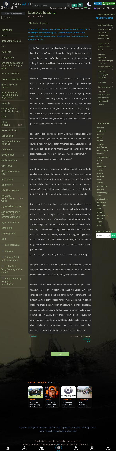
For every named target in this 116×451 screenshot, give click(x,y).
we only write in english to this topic (11, 109)
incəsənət (101, 167)
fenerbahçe (12, 185)
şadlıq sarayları (9, 160)
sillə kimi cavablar (10, 190)
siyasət (101, 154)
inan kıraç (6, 52)
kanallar (103, 123)
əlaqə (58, 427)
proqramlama (103, 157)
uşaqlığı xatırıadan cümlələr (10, 142)
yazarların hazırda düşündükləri (39, 36)
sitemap (85, 427)
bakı (3, 239)
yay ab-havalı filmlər (11, 79)
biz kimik (23, 427)
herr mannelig (12, 244)
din (99, 180)
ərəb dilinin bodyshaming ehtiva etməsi (11, 269)
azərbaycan (102, 215)
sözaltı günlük (8, 233)
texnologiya (102, 150)
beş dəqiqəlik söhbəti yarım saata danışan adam (12, 65)
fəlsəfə (100, 176)
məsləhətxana (106, 14)
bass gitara (6, 228)
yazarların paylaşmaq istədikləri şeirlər (72, 33)
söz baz (72, 431)
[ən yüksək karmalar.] (113, 8)
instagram (33, 427)
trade (4, 117)
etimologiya (102, 193)
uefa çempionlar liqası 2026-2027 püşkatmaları (9, 95)
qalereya (102, 8)
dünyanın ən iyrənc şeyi (11, 172)
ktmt (3, 46)
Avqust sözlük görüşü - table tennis (105, 46)
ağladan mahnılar (10, 222)
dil (99, 209)
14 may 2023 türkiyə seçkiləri (10, 258)
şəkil (99, 222)
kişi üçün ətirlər (105, 87)
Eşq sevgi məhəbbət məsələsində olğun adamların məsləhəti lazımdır (105, 61)
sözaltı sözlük (33, 39)
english (101, 212)
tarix (99, 163)
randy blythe (7, 57)
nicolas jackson (9, 130)
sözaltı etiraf (43, 29)
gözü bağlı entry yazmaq (9, 85)
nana (4, 35)
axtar (42, 431)
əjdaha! (33, 336)
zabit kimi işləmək (105, 25)
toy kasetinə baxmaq (11, 206)
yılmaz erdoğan (11, 123)
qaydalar (66, 427)
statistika (76, 427)
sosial (100, 189)
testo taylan (7, 179)
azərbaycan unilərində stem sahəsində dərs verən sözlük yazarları (105, 98)
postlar (79, 8)
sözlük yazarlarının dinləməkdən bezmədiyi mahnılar (11, 214)
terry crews (6, 166)
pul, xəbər (105, 82)
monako (9, 250)
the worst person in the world (12, 198)
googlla (45, 23)
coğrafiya (101, 202)
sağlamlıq (102, 147)
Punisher (87, 336)
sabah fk (5, 103)
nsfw (100, 219)
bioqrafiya (102, 206)
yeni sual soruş (105, 18)
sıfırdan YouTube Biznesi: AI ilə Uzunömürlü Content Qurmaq (105, 34)
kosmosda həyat (39, 12)
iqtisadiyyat (102, 199)
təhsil (100, 141)
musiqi (100, 134)
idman (100, 144)
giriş (99, 3)
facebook (43, 427)
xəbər (100, 173)
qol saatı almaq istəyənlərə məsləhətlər (11, 281)
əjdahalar (35, 23)
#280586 (86, 339)
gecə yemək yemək (11, 41)
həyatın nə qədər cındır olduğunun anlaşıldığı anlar (66, 29)
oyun (100, 183)
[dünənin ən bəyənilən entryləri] (109, 8)
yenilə (9, 13)
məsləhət (58, 8)
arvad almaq (12, 155)
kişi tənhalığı (7, 136)
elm (99, 160)
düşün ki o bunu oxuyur (80, 36)
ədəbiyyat (101, 131)
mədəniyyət (102, 186)
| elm (53, 13)
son (69, 8)
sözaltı (100, 128)
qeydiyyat (110, 3)
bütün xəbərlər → (54, 383)
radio (90, 8)
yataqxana (6, 149)
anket (100, 170)
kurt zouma (6, 30)
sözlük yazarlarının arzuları (60, 36)
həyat (41, 39)
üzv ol (60, 354)
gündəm (18, 13)
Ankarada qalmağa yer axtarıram (105, 74)
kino (99, 137)
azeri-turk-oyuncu (10, 73)
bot (99, 196)
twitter (52, 427)
